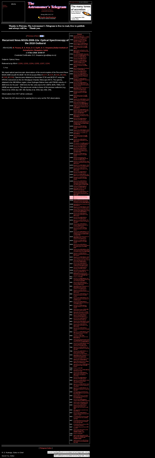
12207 (42, 63)
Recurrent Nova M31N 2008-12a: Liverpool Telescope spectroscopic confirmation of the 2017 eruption (81, 264)
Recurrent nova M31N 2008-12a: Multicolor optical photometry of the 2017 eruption (81, 254)
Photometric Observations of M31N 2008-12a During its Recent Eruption (81, 312)
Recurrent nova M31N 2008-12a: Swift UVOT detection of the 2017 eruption (81, 257)
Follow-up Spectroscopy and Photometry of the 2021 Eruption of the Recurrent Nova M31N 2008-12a (81, 103)
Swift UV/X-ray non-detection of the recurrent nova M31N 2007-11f (81, 271)
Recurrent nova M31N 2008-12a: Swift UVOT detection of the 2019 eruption (81, 166)
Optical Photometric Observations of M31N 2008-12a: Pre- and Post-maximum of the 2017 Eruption (81, 237)
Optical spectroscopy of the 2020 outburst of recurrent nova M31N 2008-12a (80, 136)
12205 (36, 63)
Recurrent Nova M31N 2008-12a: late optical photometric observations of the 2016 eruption (81, 299)
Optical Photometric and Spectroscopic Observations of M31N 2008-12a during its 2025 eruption (81, 37)
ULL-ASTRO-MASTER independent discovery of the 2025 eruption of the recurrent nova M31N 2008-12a (81, 55)
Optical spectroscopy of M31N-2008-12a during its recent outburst (81, 310)
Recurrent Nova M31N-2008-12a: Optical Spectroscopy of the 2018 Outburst (80, 197)
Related (79, 34)
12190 (11, 77)
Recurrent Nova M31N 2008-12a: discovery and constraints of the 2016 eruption (81, 329)
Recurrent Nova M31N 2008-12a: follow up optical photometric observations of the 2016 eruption (81, 316)
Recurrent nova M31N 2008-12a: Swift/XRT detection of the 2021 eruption (80, 92)
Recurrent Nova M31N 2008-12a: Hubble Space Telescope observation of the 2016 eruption (81, 302)
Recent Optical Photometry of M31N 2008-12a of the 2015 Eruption (81, 362)
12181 (57, 75)
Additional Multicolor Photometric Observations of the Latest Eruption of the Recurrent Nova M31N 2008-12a (81, 201)
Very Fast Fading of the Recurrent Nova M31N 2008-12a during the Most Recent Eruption (81, 393)
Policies (51, 10)
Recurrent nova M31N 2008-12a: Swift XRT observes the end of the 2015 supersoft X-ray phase (81, 333)
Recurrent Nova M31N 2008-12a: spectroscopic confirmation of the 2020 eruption (81, 140)
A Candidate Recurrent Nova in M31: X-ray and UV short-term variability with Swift (81, 417)
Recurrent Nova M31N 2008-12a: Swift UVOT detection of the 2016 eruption (81, 322)
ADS (41, 36)
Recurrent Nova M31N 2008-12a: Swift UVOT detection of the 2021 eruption (81, 100)
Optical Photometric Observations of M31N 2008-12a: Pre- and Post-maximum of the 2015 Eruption (81, 356)
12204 (31, 63)
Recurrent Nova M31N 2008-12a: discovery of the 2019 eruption (80, 172)
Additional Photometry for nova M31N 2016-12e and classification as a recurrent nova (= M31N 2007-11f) (81, 274)
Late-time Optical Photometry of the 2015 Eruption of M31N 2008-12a (81, 359)
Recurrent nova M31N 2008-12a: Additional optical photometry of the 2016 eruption (81, 291)
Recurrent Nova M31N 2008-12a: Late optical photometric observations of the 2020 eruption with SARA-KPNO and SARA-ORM (81, 123)
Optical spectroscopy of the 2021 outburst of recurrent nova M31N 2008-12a (80, 96)
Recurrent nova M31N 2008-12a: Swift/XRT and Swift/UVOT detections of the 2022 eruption (81, 80)
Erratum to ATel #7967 (78, 368)
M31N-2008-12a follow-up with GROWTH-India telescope (80, 189)
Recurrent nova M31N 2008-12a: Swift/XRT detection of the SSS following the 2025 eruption (80, 41)
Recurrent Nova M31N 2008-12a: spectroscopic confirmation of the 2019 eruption (81, 169)
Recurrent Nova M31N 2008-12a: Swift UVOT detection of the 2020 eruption (81, 130)
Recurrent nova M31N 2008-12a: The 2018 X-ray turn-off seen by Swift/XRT (81, 175)
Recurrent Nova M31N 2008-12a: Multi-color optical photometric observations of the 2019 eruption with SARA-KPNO (81, 150)
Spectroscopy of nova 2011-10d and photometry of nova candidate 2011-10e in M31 (81, 441)
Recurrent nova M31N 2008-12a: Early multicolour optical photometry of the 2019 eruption (81, 162)
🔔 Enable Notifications (47, 17)
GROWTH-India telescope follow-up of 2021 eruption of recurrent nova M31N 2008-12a (81, 107)
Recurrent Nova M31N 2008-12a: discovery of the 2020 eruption (80, 146)
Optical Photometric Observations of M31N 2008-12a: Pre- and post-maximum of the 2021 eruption (81, 88)
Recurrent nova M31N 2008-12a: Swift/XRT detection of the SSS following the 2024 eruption (80, 61)
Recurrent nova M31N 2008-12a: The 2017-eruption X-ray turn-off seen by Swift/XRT (81, 221)
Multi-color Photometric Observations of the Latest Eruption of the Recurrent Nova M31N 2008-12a (81, 261)
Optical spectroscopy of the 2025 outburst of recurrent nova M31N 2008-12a (80, 47)
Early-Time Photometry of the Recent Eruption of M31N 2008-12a (81, 69)
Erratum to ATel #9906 (78, 276)
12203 (25, 63)
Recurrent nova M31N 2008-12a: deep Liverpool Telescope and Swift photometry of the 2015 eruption (81, 344)
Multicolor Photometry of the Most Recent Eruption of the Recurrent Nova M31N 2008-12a (81, 396)
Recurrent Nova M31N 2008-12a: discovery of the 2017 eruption (80, 268)
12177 (44, 75)
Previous (30, 36)
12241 (47, 63)
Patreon (4, 5)
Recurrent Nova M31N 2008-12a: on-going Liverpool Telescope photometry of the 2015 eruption (81, 352)
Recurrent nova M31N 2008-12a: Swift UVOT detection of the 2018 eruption (81, 207)
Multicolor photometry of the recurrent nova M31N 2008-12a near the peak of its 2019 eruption (81, 158)
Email (52, 11)
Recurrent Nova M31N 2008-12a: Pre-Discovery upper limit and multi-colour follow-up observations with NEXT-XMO (81, 193)
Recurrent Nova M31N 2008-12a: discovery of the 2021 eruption (80, 119)
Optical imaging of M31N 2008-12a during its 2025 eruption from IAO (81, 44)
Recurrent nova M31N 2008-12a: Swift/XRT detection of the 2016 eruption (80, 306)
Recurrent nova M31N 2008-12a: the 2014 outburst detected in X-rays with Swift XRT (81, 389)
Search (47, 10)
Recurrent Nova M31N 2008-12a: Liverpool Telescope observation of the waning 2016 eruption (81, 283)
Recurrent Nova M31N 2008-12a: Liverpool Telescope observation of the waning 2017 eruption (81, 225)
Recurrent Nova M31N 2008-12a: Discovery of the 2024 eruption (80, 71)
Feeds (48, 11)
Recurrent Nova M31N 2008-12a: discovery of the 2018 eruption (80, 218)
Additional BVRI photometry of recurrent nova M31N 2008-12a (80, 186)
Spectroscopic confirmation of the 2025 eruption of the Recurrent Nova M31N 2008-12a (81, 51)
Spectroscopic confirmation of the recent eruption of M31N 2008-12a (81, 403)
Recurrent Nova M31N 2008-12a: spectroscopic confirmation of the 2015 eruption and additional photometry (81, 374)
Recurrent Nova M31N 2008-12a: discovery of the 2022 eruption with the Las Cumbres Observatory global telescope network (81, 84)
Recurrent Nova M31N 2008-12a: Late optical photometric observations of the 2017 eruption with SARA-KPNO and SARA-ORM (81, 233)
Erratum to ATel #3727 (78, 433)
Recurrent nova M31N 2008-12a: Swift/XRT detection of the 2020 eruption (80, 127)
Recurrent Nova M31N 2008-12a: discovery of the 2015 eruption (80, 378)
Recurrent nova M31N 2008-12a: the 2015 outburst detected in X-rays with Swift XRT (81, 348)
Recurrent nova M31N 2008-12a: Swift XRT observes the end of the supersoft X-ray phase (81, 381)
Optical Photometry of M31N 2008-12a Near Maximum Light (81, 370)
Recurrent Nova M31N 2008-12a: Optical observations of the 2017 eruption (80, 229)
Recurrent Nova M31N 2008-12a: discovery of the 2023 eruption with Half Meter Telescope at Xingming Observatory (81, 75)
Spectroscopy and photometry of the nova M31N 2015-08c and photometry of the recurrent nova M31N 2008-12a (81, 340)
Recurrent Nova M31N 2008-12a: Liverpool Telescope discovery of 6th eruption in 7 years (81, 413)
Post (43, 10)
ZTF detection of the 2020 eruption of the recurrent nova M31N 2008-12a (81, 144)
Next (36, 36)
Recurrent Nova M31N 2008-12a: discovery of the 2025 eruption (80, 58)
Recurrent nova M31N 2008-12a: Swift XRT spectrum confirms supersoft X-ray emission (81, 385)
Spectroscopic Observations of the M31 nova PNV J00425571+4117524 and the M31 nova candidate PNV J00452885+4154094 (81, 437)
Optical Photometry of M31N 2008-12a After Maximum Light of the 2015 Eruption (81, 365)
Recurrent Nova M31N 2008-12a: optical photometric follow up (80, 319)
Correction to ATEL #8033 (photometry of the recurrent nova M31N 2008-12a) (81, 336)
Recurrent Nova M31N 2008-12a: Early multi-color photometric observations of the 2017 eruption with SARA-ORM (81, 250)
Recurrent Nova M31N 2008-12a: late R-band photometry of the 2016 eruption (81, 295)
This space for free (74, 2)
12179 (51, 75)
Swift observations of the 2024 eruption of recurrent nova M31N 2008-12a (80, 65)
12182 (63, 75)
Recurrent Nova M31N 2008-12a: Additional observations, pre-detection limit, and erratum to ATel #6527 (81, 406)
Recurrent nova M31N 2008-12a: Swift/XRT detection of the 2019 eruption (80, 154)
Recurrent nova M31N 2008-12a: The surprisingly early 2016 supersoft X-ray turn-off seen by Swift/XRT (81, 279)
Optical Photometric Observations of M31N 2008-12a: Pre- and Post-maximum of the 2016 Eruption (81, 287)
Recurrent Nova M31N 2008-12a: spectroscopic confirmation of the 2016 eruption (81, 325)
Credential (43, 11)
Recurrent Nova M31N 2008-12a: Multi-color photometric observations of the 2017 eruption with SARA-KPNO (81, 246)
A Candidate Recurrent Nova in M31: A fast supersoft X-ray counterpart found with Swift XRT (81, 421)
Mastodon (5, 6)
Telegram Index (46, 448)
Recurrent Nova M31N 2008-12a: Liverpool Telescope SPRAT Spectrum (81, 400)
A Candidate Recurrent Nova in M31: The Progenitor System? (81, 425)
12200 (20, 63)
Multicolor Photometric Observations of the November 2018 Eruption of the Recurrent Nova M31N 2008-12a (81, 210)
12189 (5, 77)
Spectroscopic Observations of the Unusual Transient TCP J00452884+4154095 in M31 (81, 430)
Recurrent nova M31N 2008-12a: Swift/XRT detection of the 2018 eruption (80, 178)
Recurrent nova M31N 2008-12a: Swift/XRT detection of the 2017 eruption (80, 241)
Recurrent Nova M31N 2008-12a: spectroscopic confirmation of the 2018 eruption (81, 214)
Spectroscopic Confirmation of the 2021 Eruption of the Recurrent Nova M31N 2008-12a (81, 115)
